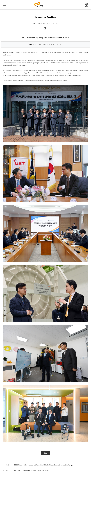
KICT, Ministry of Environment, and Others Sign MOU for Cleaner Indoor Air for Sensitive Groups (43, 465)
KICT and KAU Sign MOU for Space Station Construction (31, 470)
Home (34, 23)
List (45, 453)
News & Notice (42, 23)
